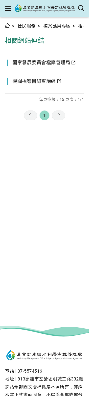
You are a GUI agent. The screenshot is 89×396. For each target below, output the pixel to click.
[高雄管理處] (45, 8)
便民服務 (27, 26)
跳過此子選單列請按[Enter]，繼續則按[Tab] (10, 31)
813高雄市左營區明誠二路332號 (51, 378)
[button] (8, 8)
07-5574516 (30, 371)
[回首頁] (44, 355)
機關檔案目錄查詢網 (34, 81)
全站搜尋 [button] (81, 8)
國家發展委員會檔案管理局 (41, 62)
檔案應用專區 (57, 26)
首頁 (7, 25)
